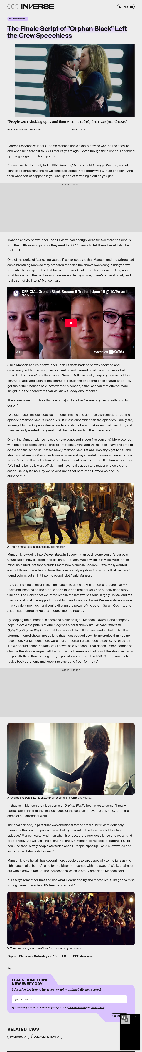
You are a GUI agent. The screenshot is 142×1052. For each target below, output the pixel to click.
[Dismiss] (136, 1017)
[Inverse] (37, 6)
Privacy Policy (98, 1007)
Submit (117, 1016)
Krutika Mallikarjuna (27, 129)
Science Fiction (45, 1036)
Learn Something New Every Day (30, 981)
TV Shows (16, 1036)
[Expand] (124, 1017)
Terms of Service (77, 1007)
